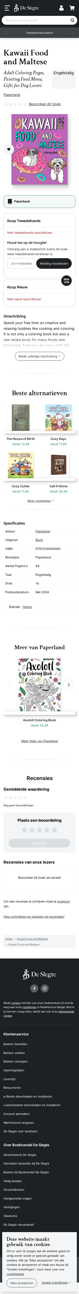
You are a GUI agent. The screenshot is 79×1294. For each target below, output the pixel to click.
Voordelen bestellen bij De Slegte (26, 1163)
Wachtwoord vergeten (19, 1122)
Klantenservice (16, 1034)
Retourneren (12, 1087)
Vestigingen (12, 1207)
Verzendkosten (14, 1189)
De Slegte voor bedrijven (21, 1131)
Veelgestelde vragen (18, 1198)
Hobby (27, 607)
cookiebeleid (15, 1274)
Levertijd (9, 1079)
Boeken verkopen (16, 1061)
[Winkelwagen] (72, 8)
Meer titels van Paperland (39, 741)
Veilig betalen (13, 1181)
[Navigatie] (7, 8)
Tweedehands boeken (39, 32)
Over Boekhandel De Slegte (26, 1145)
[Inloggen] (61, 8)
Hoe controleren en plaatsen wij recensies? (34, 916)
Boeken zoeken (14, 1053)
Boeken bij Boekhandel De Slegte (26, 1172)
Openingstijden (14, 1070)
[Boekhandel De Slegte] (26, 8)
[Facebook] (34, 988)
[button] (7, 32)
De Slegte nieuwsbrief (19, 1224)
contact (16, 1003)
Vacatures (10, 1216)
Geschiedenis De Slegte (20, 1155)
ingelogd (63, 901)
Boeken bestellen (15, 1044)
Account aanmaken (17, 1114)
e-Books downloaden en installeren (28, 1096)
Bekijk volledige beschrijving (38, 356)
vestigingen (29, 1007)
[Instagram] (45, 988)
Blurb (39, 540)
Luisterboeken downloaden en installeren (32, 1105)
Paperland (12, 95)
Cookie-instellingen (54, 1282)
